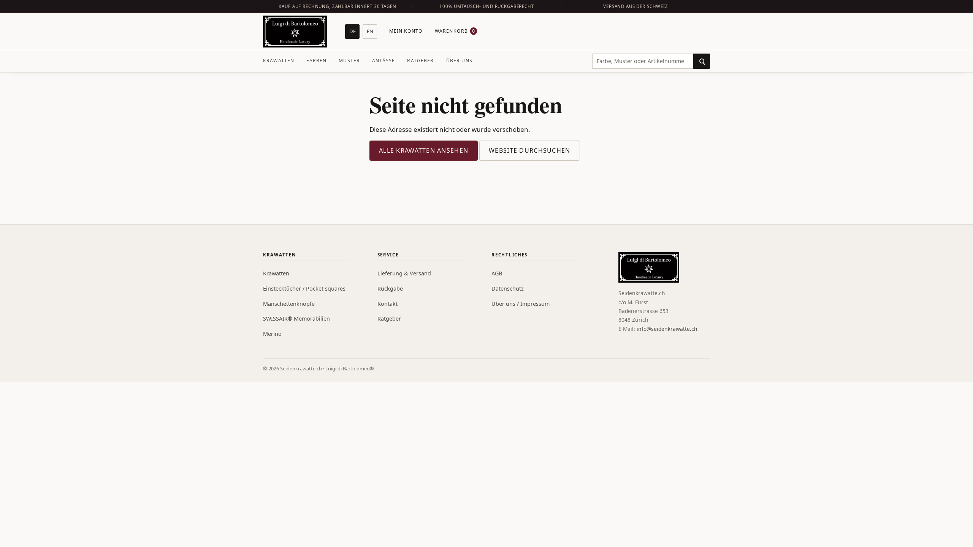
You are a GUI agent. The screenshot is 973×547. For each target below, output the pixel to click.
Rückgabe (390, 288)
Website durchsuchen (529, 150)
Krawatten (278, 60)
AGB (496, 273)
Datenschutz (507, 288)
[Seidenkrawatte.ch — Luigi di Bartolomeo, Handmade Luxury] (295, 31)
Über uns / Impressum (520, 303)
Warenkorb (455, 31)
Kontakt (387, 303)
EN (370, 31)
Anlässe (383, 60)
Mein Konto (406, 31)
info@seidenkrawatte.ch (667, 328)
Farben (316, 60)
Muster (349, 60)
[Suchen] (701, 61)
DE (352, 31)
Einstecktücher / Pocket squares (304, 288)
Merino (272, 333)
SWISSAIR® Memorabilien (296, 318)
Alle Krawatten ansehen (423, 150)
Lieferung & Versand (404, 273)
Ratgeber (420, 60)
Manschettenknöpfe (289, 303)
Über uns (459, 60)
